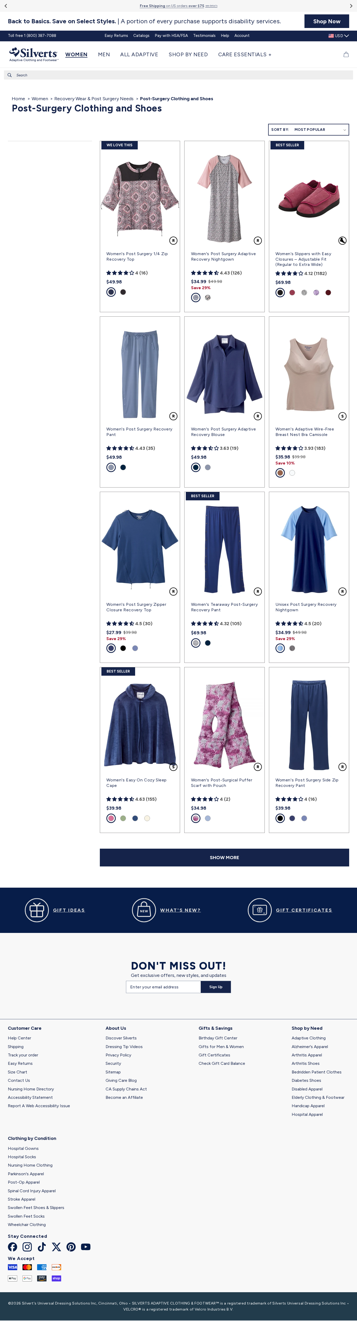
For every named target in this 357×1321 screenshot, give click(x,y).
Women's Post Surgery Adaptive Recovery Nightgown (223, 256)
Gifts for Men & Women (221, 1046)
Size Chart (17, 1072)
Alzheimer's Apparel (310, 1046)
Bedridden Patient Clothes (317, 1072)
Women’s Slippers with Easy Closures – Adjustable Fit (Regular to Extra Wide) (303, 259)
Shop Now (327, 21)
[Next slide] (350, 5)
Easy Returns (20, 1063)
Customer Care (25, 1028)
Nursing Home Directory (31, 1089)
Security (113, 1063)
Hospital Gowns (23, 1148)
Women (40, 99)
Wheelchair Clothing (27, 1224)
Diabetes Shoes (306, 1080)
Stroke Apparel (21, 1199)
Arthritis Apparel (307, 1055)
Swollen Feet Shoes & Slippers (36, 1207)
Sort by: (280, 129)
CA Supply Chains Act (126, 1089)
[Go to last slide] (6, 5)
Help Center (19, 1037)
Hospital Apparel (307, 1114)
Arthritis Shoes (306, 1063)
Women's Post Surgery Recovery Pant (139, 432)
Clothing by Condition (32, 1138)
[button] (79, 54)
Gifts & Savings (216, 1028)
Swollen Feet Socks (26, 1216)
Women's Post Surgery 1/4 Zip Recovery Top (137, 256)
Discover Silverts (121, 1037)
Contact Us (19, 1080)
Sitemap (113, 1072)
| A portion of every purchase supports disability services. (144, 21)
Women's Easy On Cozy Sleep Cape (136, 782)
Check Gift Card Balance (222, 1063)
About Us (116, 1028)
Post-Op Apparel (24, 1182)
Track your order (23, 1055)
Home (18, 99)
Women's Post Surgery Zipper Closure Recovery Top (136, 607)
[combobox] (178, 75)
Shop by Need (307, 1028)
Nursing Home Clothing (30, 1165)
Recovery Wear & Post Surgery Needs (94, 99)
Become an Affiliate (124, 1097)
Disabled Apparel (307, 1089)
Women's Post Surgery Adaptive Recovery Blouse (223, 432)
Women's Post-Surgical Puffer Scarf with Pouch (221, 782)
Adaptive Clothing (309, 1037)
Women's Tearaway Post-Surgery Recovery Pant (224, 607)
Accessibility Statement (30, 1097)
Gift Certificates (214, 1055)
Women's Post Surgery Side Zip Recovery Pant (306, 782)
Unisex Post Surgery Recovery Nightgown (306, 607)
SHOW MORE (224, 857)
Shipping (16, 1046)
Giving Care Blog (121, 1080)
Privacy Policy (118, 1055)
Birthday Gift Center (218, 1037)
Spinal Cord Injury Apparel (32, 1190)
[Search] (10, 75)
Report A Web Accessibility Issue (39, 1105)
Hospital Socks (22, 1156)
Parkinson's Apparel (26, 1173)
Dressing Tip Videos (124, 1046)
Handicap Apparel (308, 1105)
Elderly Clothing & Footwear (318, 1097)
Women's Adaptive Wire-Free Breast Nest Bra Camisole (304, 432)
